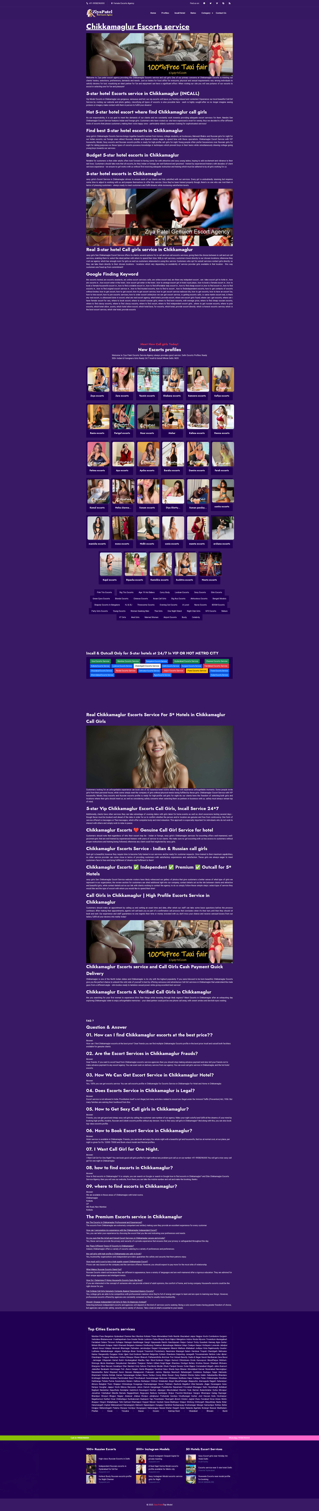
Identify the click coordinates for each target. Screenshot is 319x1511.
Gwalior (223, 1348)
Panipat (172, 1366)
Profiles (165, 13)
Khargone (96, 1366)
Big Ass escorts (178, 598)
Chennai (127, 1336)
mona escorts (122, 543)
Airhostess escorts (199, 598)
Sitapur (183, 1402)
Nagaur (120, 1396)
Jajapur (111, 1387)
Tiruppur (105, 1357)
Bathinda (105, 1378)
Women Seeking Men (140, 611)
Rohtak (112, 1375)
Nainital (145, 1354)
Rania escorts (97, 433)
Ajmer (224, 1354)
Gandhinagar (138, 1342)
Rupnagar (222, 1393)
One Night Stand (175, 611)
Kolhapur (119, 1342)
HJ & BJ (128, 605)
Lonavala (215, 1345)
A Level (185, 605)
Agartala (197, 1408)
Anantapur (110, 1363)
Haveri (161, 1384)
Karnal (115, 1360)
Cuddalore (197, 1372)
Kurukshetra (120, 1381)
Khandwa (176, 1363)
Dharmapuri (136, 1402)
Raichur (153, 1390)
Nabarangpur (153, 1408)
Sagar (214, 1372)
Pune (101, 1336)
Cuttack (162, 1354)
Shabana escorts (172, 395)
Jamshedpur (145, 1348)
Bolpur (171, 1393)
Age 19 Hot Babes (147, 592)
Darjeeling (180, 1354)
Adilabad (223, 1387)
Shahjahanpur (112, 1402)
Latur (218, 1354)
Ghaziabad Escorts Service (101, 671)
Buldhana (182, 1378)
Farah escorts (222, 470)
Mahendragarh (105, 1408)
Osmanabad (201, 1366)
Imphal (107, 1405)
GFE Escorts (210, 611)
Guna (224, 1384)
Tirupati (203, 1351)
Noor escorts (147, 433)
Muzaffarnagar (181, 1381)
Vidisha (105, 1375)
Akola (102, 1363)
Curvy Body (165, 592)
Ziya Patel (158, 1505)
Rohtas (218, 1405)
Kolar (121, 1354)
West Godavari (157, 1360)
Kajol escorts (110, 579)
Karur (165, 1369)
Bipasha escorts (134, 579)
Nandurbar (104, 1390)
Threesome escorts (146, 605)
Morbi (224, 1399)
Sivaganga (137, 1384)
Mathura (181, 1348)
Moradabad (193, 1369)
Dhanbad (214, 1363)
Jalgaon (117, 1351)
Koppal (145, 1402)
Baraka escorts (172, 470)
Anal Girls (135, 617)
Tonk (189, 1390)
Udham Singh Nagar (162, 1363)
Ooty (137, 1366)
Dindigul (184, 1363)
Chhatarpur (173, 1378)
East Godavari (135, 1354)
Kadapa (196, 1378)
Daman (119, 1375)
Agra (218, 1342)
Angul (171, 1381)
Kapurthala (114, 1390)
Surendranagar (152, 1378)
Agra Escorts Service (162, 675)
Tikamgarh (169, 1399)
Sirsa (212, 1399)
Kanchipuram (173, 1342)
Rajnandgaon (149, 1405)
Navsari (109, 1366)
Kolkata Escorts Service (100, 666)
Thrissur (111, 1342)
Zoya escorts (97, 395)
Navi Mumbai (137, 1336)
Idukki (203, 1375)
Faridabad (96, 1342)
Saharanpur (222, 1381)
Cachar (194, 1396)
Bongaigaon (141, 1408)
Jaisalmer (96, 1393)
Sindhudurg (148, 1345)
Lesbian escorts (182, 592)
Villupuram (106, 1360)
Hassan (206, 1396)
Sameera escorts (197, 395)
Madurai (177, 1345)
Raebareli (144, 1399)
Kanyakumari (121, 1363)
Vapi (147, 1360)
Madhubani (222, 1408)
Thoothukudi (139, 1378)
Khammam (96, 1375)
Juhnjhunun (154, 1396)
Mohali (94, 1345)
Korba (215, 1390)
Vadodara (96, 1339)
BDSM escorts (218, 605)
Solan (186, 1366)
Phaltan (95, 1411)
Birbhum (222, 1360)
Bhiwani (210, 1411)
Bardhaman (212, 1357)
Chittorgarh (199, 1402)
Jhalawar (128, 1396)
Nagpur (199, 1336)
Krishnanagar (190, 1405)
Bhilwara (223, 1363)
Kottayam (206, 1345)
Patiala (105, 1381)
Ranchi (164, 1342)
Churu (197, 1399)
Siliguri (167, 1360)
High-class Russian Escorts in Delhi (114, 1459)
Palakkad (158, 1345)
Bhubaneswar (106, 1339)
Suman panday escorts (197, 509)
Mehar (172, 433)
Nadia (218, 1402)
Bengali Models (219, 598)
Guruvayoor (201, 1360)
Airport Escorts (170, 617)
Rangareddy (103, 1354)
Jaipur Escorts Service (173, 670)
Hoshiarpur (221, 1396)
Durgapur (114, 1354)
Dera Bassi (222, 1357)
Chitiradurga (127, 1384)
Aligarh (210, 1366)
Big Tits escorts (126, 592)
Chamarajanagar (150, 1384)
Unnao (218, 1399)
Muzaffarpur (212, 1360)
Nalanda (189, 1408)
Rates (193, 13)
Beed (131, 1378)
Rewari (171, 1375)
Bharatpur (96, 1396)
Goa (128, 1339)
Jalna (216, 1366)
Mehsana (223, 1351)
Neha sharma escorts (122, 509)
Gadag (214, 1393)
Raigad (155, 1348)
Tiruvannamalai (201, 1354)
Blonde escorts (121, 598)
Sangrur (196, 1393)
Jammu (159, 1372)
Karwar (201, 1369)
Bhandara (223, 1375)
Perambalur (159, 1399)
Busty (184, 617)
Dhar (125, 1366)
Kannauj (211, 1342)
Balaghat (102, 1384)
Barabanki (105, 1369)
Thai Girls (158, 611)
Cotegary (205, 13)
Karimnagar (115, 1369)
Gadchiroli (134, 1390)
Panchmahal (123, 1378)
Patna (155, 1339)
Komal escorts (97, 507)
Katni (205, 1387)
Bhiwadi (101, 1345)
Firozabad (187, 1387)
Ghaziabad (184, 1336)
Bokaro (129, 1381)
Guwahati (203, 1342)
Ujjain (126, 1354)
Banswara (131, 1387)
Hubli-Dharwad (119, 1345)
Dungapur (160, 1405)
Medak (160, 1366)
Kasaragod (144, 1390)
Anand (95, 1348)
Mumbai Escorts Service (128, 661)
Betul (106, 1372)
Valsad (177, 1357)
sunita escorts (221, 506)
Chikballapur (121, 1399)
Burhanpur (145, 1381)
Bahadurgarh (186, 1372)
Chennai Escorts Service (216, 661)
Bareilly (184, 1357)
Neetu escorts (209, 579)
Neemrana (170, 1351)
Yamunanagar (129, 1375)
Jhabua (137, 1396)
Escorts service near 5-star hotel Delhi (215, 1467)
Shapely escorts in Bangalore (107, 605)
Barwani (128, 1372)
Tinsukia (125, 1411)
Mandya (166, 1372)
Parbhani (168, 1384)
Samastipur (209, 1405)
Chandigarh (212, 1351)
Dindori (184, 1399)
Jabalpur (223, 1345)
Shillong (190, 1402)
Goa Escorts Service (100, 661)
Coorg (158, 1375)
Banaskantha (97, 1372)
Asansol (223, 1366)
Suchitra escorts (184, 579)
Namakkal (132, 1363)
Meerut (174, 1348)
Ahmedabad (162, 1336)
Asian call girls (159, 598)
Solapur (109, 1345)
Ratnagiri (128, 1342)
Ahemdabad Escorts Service (102, 675)
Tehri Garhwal (125, 1402)
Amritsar (165, 1357)
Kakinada (222, 1372)
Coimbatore (214, 1336)
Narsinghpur (221, 1369)
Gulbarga (126, 1351)
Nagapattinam (133, 1393)
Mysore (202, 1339)
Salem (187, 1351)
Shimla (191, 1375)
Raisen (206, 1363)
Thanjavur (141, 1363)
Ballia (224, 1405)
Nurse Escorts (200, 605)
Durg (177, 1375)
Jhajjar (207, 1384)
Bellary (192, 1363)
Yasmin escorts (147, 395)
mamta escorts (197, 543)
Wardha (141, 1360)
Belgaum (130, 1345)
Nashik (176, 1336)
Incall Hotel (180, 13)
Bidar (224, 1402)
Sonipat (140, 1351)
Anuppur (95, 1402)
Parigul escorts (122, 433)
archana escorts (221, 543)
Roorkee (223, 1378)
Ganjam (135, 1369)
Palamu (116, 1408)
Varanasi (139, 1345)
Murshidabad (172, 1390)
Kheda (171, 1369)
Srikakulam (163, 1381)
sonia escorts (172, 543)
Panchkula (151, 1366)
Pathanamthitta (154, 1357)
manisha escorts (97, 543)
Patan (203, 1378)
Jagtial (191, 1399)
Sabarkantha (212, 1375)
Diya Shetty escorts (172, 509)
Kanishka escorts (160, 579)
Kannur (94, 1354)
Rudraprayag (178, 1405)
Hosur (101, 1348)
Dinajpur (95, 1408)
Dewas (180, 1366)
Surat (167, 1339)
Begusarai (144, 1393)
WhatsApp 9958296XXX (239, 1438)
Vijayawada (155, 1342)
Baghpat (95, 1390)
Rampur (95, 1387)
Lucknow (148, 1339)
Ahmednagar (168, 1345)
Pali (122, 1369)
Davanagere (216, 1384)
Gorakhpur (117, 1366)
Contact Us (221, 13)
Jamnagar (97, 1360)
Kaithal (107, 1399)
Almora (95, 1384)
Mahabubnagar (106, 1351)
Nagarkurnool (97, 1399)
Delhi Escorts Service (171, 666)
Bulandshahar (205, 1390)
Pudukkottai (167, 1387)
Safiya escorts (221, 395)
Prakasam (149, 1372)
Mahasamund (116, 1405)
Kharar (137, 1357)
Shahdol (183, 1375)
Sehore (143, 1366)
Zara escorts (122, 395)
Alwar (133, 1351)
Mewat (153, 1402)
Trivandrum (211, 1339)
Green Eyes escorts (101, 598)
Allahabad (190, 1348)
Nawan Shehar (165, 1408)
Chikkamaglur (212, 1378)
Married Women (151, 617)
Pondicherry (159, 1351)
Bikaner (183, 1369)
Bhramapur (205, 1393)
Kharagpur (197, 1387)
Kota (205, 1348)
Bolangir (205, 1408)
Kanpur (199, 1345)
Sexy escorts (200, 592)
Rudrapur (207, 1372)
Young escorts (119, 611)
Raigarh (176, 1408)
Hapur (189, 1378)
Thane (153, 1336)
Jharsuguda (204, 1381)
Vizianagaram (164, 1348)
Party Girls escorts (99, 611)
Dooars (156, 1411)
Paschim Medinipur (183, 1393)
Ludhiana (95, 1351)
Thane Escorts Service (219, 671)
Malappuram (138, 1372)
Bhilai (164, 1375)
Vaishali (160, 1402)
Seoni (121, 1372)
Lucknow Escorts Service (122, 666)
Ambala (113, 1378)
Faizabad (205, 1399)
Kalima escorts (197, 433)
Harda (141, 1369)
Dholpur (144, 1396)
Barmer (196, 1390)
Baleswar (163, 1378)
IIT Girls (122, 617)
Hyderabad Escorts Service (186, 661)
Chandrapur (96, 1357)
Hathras (137, 1381)
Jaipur (192, 1336)
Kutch (121, 1360)
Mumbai (95, 1336)
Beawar (213, 1408)
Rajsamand (177, 1387)
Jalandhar (96, 1369)
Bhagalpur (149, 1369)
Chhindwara (184, 1360)
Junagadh (190, 1354)
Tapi (151, 1399)
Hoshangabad (131, 1360)
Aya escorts (122, 470)
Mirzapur (223, 1390)
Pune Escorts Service (197, 670)
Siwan (110, 1411)
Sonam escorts (147, 507)
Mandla (115, 1393)
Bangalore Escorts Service (156, 661)
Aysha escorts (147, 470)
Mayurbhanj (210, 1402)
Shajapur (117, 1384)
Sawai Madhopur (171, 1402)
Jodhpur (198, 1348)
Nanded (131, 1366)
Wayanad (114, 1372)
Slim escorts (216, 592)
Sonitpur (131, 1408)
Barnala (122, 1393)
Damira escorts (197, 470)
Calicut (190, 1342)
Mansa (123, 1387)
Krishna (199, 1363)
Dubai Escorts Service (219, 675)
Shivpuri (104, 1396)
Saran (182, 1408)
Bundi (225, 1411)
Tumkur (152, 1375)
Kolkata (147, 1336)
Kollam (139, 1375)
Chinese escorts (141, 598)
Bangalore (109, 1336)
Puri (171, 1357)
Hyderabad (118, 1336)
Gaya (177, 1369)
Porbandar (164, 1396)
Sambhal (168, 1405)
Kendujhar (124, 1390)
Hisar (113, 1399)
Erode (193, 1360)
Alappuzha (193, 1381)
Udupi (184, 1345)
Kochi (205, 1336)
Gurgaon (223, 1336)
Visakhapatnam (119, 1339)
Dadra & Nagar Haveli (197, 1357)
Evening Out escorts (168, 605)
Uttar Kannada (197, 1384)
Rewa (145, 1375)
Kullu (213, 1396)
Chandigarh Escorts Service (147, 666)
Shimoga (95, 1363)
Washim (182, 1390)
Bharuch (143, 1357)
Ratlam (150, 1363)
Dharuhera (170, 1354)
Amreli (177, 1399)
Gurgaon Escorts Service (191, 666)
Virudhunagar (184, 1396)
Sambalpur (162, 1393)
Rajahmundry (213, 1348)
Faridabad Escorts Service (215, 666)
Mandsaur (114, 1357)
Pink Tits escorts (104, 592)
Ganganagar (156, 1387)
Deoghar (103, 1387)
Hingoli (103, 1402)
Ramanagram (129, 1405)
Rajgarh (213, 1381)
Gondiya (173, 1396)
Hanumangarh (97, 1405)
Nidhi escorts (147, 543)
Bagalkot (186, 1384)
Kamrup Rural (174, 1411)
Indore (189, 1339)
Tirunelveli (148, 1351)
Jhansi (128, 1369)
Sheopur (123, 1408)
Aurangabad (221, 1339)
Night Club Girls (193, 611)
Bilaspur (129, 1357)
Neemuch (175, 1372)
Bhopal (161, 1339)
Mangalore (181, 1339)
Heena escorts (222, 433)
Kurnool (175, 1360)
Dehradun (135, 1348)
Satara (104, 1342)
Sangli (147, 1342)
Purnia (111, 1381)
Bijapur (192, 1366)
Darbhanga (96, 1381)
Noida (195, 1339)
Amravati (116, 1348)
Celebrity (196, 617)
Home (153, 13)
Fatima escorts (97, 470)
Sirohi (117, 1387)
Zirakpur (191, 1345)
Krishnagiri (96, 1378)
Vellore (122, 1357)
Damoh (146, 1387)
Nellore (212, 1354)
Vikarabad (193, 1411)
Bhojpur (112, 1396)
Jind (200, 1396)
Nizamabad (210, 1369)
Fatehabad (106, 1393)
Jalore (139, 1387)
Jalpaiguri (161, 1390)
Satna (197, 1375)
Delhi (170, 1336)
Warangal (180, 1351)
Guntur (224, 1342)
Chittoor (154, 1381)
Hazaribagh (213, 1387)
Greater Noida (137, 1339)
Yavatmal (158, 1369)
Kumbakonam (133, 1399)
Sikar (103, 1366)
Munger (200, 1405)
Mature (224, 611)
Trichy (196, 1342)
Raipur (183, 1342)
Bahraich (139, 1405)
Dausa (141, 1411)
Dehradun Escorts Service (149, 671)
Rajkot (173, 1339)
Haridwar (195, 1351)
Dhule (166, 1366)
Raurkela (177, 1384)
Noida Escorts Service (125, 670)
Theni (109, 1384)
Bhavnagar (125, 1348)
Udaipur (108, 1348)
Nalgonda (154, 1354)
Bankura (153, 1393)
